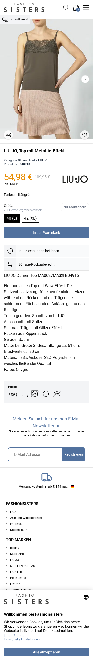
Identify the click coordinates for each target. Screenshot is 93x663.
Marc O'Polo (18, 554)
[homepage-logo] (29, 7)
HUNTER (16, 572)
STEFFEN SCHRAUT (23, 566)
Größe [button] (8, 206)
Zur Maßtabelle (74, 207)
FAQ (13, 512)
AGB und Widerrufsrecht (26, 518)
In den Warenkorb (46, 233)
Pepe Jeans (18, 578)
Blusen (22, 160)
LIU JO (42, 160)
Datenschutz (18, 530)
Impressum (17, 524)
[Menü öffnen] (86, 8)
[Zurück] (6, 21)
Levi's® (15, 584)
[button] (66, 8)
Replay (14, 548)
